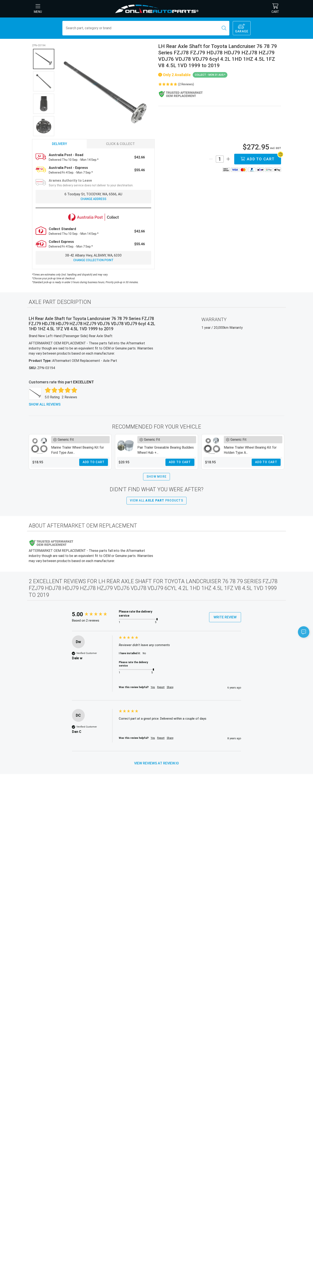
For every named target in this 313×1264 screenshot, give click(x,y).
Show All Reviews (44, 404)
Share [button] (170, 687)
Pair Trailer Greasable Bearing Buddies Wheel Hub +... (165, 450)
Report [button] (161, 687)
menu (38, 11)
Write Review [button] (225, 617)
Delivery (59, 144)
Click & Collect (120, 144)
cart (275, 11)
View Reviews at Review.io (156, 763)
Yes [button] (153, 687)
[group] (94, 614)
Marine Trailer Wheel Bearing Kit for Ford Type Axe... (77, 450)
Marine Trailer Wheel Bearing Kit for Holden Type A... (250, 450)
